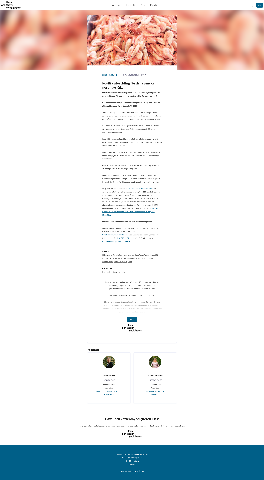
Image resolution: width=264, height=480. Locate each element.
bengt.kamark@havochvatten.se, (115, 235)
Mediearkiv (131, 5)
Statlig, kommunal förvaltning (135, 258)
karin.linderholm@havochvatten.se (116, 241)
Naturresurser (128, 255)
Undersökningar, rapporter (112, 258)
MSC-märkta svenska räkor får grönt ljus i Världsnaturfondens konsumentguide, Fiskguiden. (130, 211)
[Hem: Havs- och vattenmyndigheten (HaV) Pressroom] (11, 5)
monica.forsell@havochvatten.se (109, 391)
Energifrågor (118, 255)
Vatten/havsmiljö (151, 255)
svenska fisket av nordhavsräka (141, 188)
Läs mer (132, 319)
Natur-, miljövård (120, 261)
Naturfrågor (139, 255)
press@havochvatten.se (155, 391)
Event (142, 5)
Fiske (130, 261)
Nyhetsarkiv (116, 5)
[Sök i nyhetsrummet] (251, 5)
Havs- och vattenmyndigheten (114, 272)
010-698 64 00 (109, 394)
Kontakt (153, 5)
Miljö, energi (107, 255)
